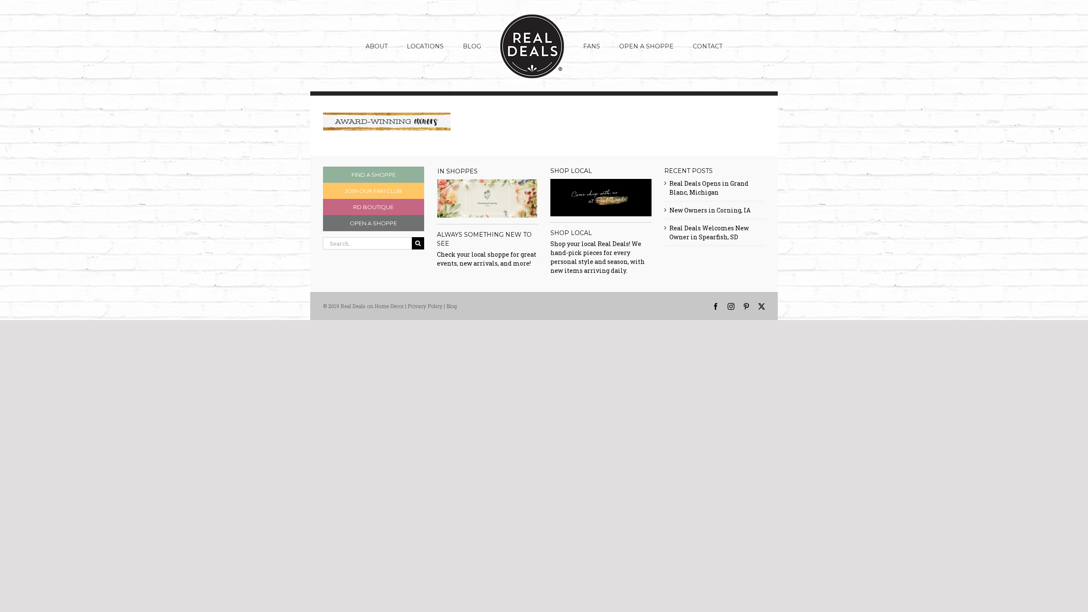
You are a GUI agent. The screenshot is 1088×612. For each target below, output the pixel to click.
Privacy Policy (425, 306)
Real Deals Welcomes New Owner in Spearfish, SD (709, 232)
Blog (451, 306)
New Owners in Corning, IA (710, 210)
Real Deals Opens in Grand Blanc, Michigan (708, 187)
